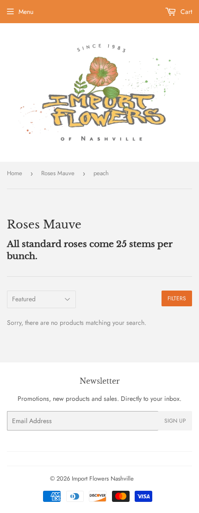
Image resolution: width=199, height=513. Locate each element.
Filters (177, 298)
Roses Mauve (58, 173)
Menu (26, 11)
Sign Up (175, 421)
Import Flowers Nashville (103, 478)
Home (14, 173)
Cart (185, 11)
